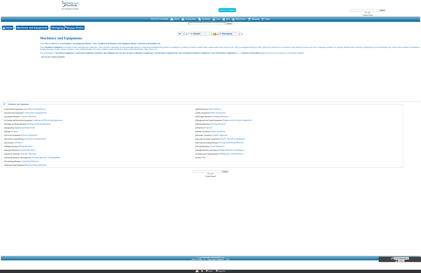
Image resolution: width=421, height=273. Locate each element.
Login (267, 19)
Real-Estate (240, 19)
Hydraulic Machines (28, 154)
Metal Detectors (214, 109)
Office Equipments (218, 113)
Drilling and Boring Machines (39, 124)
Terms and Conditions (215, 259)
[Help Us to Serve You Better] (392, 258)
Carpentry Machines (28, 116)
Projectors (208, 128)
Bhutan (79, 27)
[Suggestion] (220, 271)
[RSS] (202, 271)
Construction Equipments (34, 113)
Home (176, 19)
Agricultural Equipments (33, 109)
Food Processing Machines (35, 139)
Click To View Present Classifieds (53, 57)
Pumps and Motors (218, 131)
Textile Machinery (217, 146)
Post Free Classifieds (227, 10)
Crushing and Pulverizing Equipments (48, 120)
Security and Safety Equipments (232, 139)
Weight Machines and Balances (231, 150)
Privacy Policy (197, 259)
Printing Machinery (218, 124)
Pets (228, 19)
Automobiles (190, 19)
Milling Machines (25, 146)
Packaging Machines (220, 116)
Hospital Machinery (28, 150)
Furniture (206, 19)
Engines (15, 131)
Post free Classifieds (159, 19)
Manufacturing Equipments (36, 165)
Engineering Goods (27, 128)
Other (203, 157)
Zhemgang (57, 27)
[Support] (209, 271)
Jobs (218, 19)
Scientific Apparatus (219, 135)
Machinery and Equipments (32, 27)
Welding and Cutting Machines (231, 154)
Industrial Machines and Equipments (46, 157)
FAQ (227, 259)
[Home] (197, 271)
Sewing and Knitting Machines (231, 142)
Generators (18, 142)
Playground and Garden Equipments (237, 120)
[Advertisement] (20, 52)
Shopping (256, 19)
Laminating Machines (30, 161)
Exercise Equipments (29, 135)
